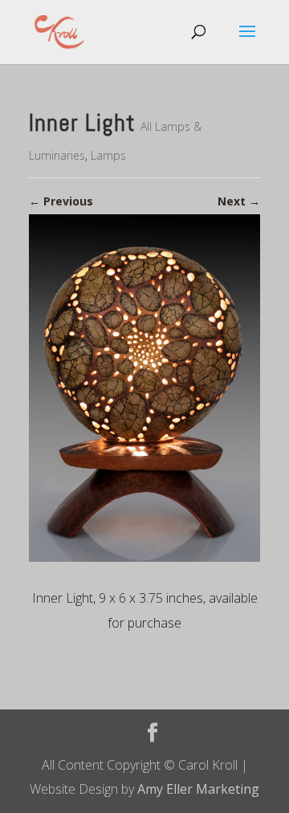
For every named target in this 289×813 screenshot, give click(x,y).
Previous (61, 201)
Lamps (108, 155)
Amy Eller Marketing (198, 789)
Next (239, 201)
